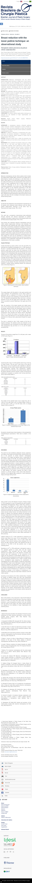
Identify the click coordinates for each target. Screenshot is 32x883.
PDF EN (6, 772)
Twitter (6, 795)
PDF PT (6, 769)
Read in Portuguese (9, 763)
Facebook (7, 792)
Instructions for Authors (6, 820)
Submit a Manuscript (6, 817)
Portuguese (26, 1)
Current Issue (4, 824)
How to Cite (7, 782)
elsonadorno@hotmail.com (11, 752)
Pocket (6, 789)
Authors (3, 816)
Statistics (4, 69)
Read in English (8, 766)
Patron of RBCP (4, 812)
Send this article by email (10, 779)
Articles (3, 822)
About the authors (5, 65)
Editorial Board (4, 807)
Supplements (4, 827)
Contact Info (4, 813)
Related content (5, 72)
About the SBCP (4, 806)
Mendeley (7, 786)
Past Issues (3, 825)
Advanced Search (5, 829)
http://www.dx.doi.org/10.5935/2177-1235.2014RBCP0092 (14, 58)
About (2, 803)
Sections (3, 809)
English (18, 1)
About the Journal (5, 804)
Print (6, 776)
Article (3, 61)
